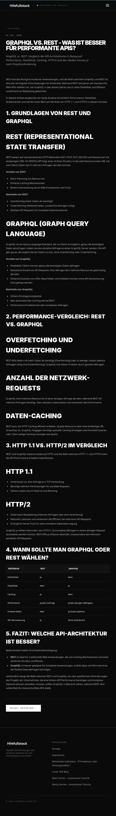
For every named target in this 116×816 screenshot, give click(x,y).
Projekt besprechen (23, 708)
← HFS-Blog (12, 28)
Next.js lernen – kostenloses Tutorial (71, 784)
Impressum (58, 755)
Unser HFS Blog (60, 771)
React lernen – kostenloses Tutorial (70, 778)
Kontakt (56, 748)
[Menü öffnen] (107, 5)
